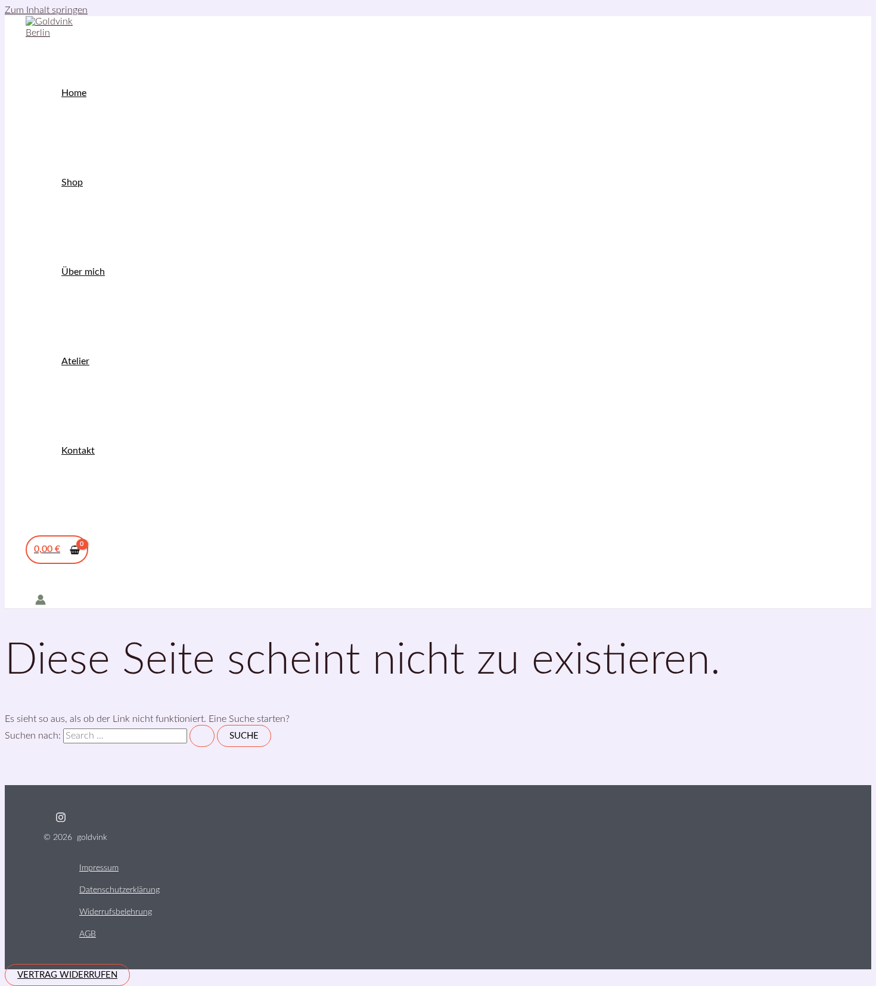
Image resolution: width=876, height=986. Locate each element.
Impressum (99, 868)
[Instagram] (60, 819)
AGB (87, 934)
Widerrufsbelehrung (115, 912)
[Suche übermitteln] (202, 736)
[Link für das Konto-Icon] (40, 601)
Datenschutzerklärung (119, 890)
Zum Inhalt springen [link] (46, 10)
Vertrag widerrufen (67, 975)
